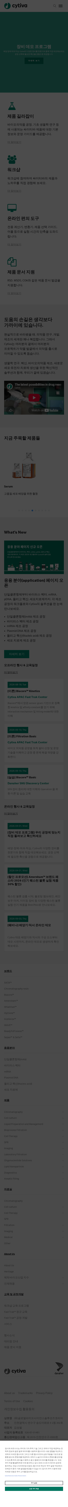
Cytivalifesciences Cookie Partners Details (15, 1475)
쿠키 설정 (34, 1483)
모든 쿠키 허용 (34, 1489)
